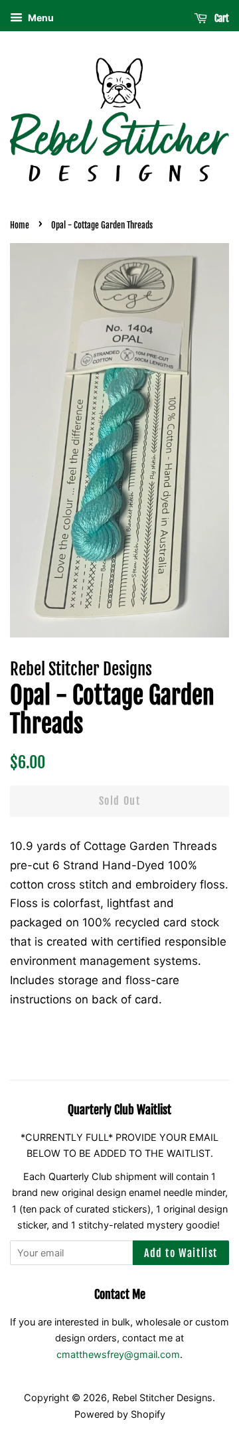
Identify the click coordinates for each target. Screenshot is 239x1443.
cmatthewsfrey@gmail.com (118, 1354)
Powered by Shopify (119, 1414)
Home (19, 225)
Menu (40, 17)
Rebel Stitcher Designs (162, 1397)
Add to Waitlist (181, 1253)
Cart (220, 18)
